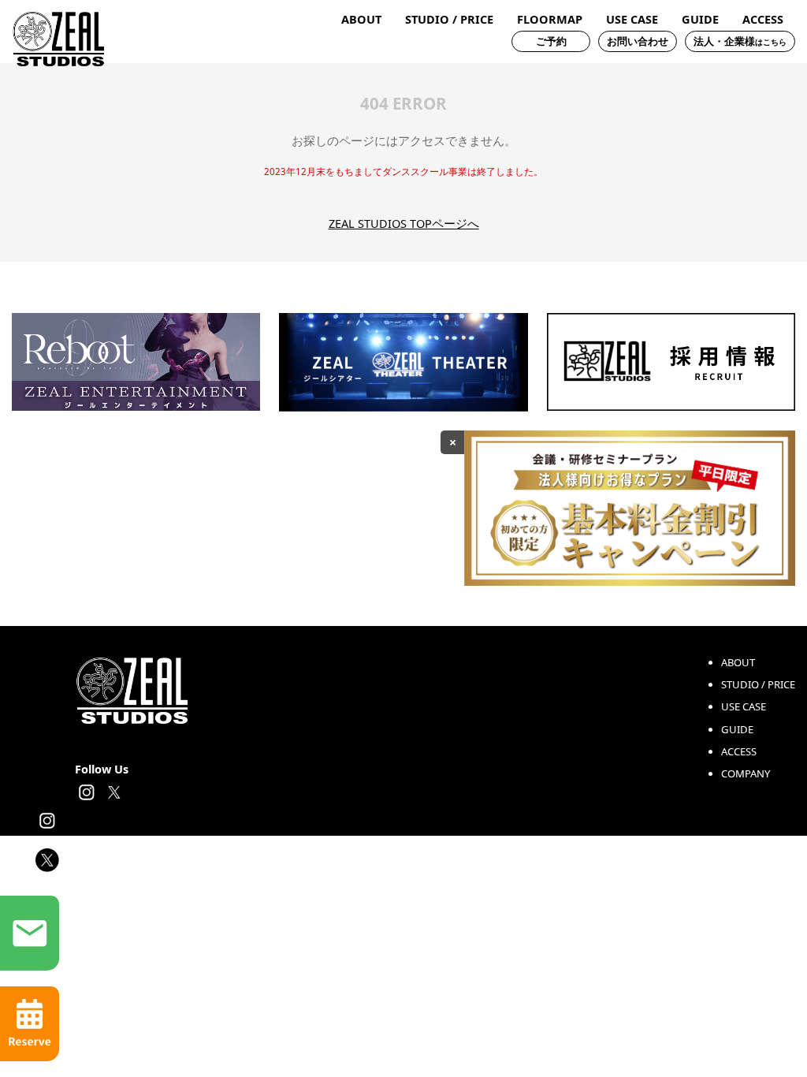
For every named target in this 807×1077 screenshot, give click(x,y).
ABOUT (361, 19)
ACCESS (762, 19)
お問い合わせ (637, 41)
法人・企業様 (740, 41)
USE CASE (632, 19)
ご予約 (551, 41)
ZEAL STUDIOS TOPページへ (404, 223)
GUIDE (700, 19)
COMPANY (745, 773)
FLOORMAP (549, 19)
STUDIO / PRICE (449, 19)
